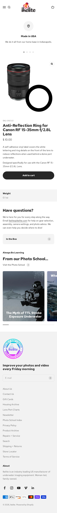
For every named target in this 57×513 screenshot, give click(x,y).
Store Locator (10, 451)
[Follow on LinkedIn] (33, 488)
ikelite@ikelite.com (18, 220)
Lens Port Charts (11, 409)
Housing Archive (11, 404)
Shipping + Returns (12, 446)
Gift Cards (8, 399)
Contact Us (8, 394)
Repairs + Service (11, 435)
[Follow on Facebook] (5, 488)
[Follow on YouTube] (19, 488)
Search (6, 441)
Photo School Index (12, 420)
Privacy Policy (9, 425)
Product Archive (11, 430)
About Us (7, 388)
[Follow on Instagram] (12, 488)
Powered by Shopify (24, 504)
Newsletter (8, 415)
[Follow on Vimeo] (26, 488)
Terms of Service (11, 456)
